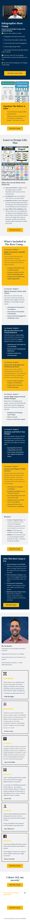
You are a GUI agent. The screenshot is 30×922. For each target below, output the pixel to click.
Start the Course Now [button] (15, 73)
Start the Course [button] (15, 128)
